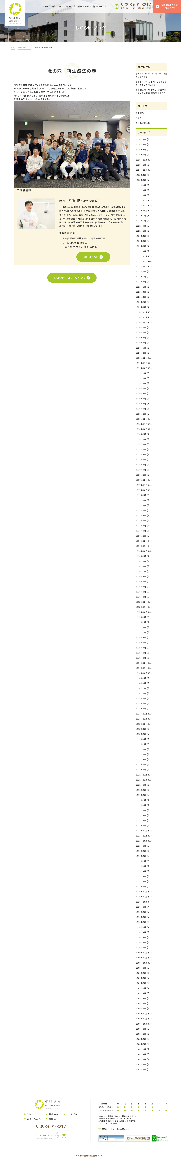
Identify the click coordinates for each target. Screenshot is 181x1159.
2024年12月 (141, 169)
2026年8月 (141, 139)
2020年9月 (141, 327)
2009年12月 (141, 952)
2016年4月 (141, 581)
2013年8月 (141, 734)
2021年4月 (141, 291)
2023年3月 (141, 185)
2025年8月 (141, 164)
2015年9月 (141, 617)
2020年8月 (141, 332)
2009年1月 (141, 1008)
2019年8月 (141, 378)
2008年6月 (141, 1044)
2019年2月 (141, 408)
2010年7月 (141, 917)
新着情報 (140, 112)
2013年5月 (141, 749)
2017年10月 (141, 490)
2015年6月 (141, 632)
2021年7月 (141, 281)
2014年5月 (141, 693)
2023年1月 (141, 195)
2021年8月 (141, 276)
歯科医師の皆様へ (144, 122)
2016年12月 (141, 541)
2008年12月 (141, 1013)
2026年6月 (141, 149)
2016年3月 (141, 586)
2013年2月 (141, 764)
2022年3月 (141, 246)
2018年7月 (141, 444)
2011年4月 (141, 871)
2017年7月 (141, 505)
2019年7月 (141, 383)
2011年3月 (141, 876)
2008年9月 (141, 1028)
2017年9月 (141, 495)
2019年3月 (141, 403)
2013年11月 (141, 718)
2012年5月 (141, 805)
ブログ (138, 117)
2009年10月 (141, 962)
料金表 (52, 1118)
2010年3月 (141, 937)
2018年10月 (141, 429)
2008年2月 (141, 1064)
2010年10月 (141, 901)
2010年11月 (141, 896)
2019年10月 (141, 368)
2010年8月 (141, 912)
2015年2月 (141, 652)
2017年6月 (141, 510)
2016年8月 (141, 561)
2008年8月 (141, 1033)
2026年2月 (141, 154)
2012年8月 (141, 790)
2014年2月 (141, 703)
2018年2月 (141, 469)
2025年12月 (141, 159)
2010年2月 (141, 942)
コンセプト (71, 1114)
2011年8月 (141, 851)
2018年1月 (141, 474)
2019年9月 (141, 373)
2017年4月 (141, 520)
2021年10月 (141, 266)
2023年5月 (141, 175)
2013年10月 (141, 724)
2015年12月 (141, 602)
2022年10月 (141, 210)
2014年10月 (141, 673)
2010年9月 (141, 906)
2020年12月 (141, 312)
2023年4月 (141, 180)
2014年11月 (141, 668)
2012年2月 (141, 820)
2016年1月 (141, 596)
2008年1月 (141, 1069)
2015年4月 (141, 642)
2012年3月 (141, 815)
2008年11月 (141, 1018)
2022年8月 (141, 220)
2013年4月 (141, 754)
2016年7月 (141, 566)
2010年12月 (141, 891)
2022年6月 (141, 230)
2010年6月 (141, 922)
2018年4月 (141, 459)
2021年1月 (141, 307)
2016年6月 (141, 571)
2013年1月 (141, 769)
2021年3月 (141, 297)
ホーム (45, 6)
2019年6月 (141, 388)
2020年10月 (141, 322)
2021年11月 (141, 261)
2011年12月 (141, 830)
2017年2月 (141, 530)
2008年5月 (141, 1049)
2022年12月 (141, 200)
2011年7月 (141, 856)
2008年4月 (141, 1054)
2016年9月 (141, 556)
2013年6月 (141, 744)
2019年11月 (141, 363)
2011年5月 (141, 866)
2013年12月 (141, 713)
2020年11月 (141, 317)
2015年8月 (141, 622)
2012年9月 (141, 784)
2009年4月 (141, 993)
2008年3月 (141, 1059)
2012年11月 (141, 779)
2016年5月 (141, 576)
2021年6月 (141, 286)
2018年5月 (141, 454)
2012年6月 (141, 800)
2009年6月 (141, 983)
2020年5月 (141, 347)
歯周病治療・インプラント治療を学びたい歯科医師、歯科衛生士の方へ (151, 93)
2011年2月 (141, 881)
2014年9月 (141, 678)
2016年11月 (141, 546)
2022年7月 (141, 225)
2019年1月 (141, 413)
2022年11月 (141, 205)
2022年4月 (141, 241)
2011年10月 (141, 840)
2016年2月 (141, 591)
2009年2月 (141, 1003)
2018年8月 (141, 439)
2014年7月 (141, 683)
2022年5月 (141, 236)
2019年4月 (141, 398)
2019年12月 (141, 358)
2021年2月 (141, 302)
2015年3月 (141, 647)
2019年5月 (141, 393)
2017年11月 (141, 485)
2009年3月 (141, 998)
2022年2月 (141, 251)
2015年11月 (141, 607)
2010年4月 (141, 932)
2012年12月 (141, 774)
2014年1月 (141, 708)
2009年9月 (141, 967)
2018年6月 (141, 449)
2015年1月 (141, 657)
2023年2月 (141, 190)
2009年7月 (141, 978)
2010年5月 (141, 927)
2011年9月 (141, 845)
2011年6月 (141, 861)
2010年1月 (141, 947)
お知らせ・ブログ (24, 47)
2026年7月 (141, 144)
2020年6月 (141, 342)
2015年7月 (141, 627)
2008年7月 (141, 1039)
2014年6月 (141, 688)
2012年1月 (141, 825)
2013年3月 (141, 759)
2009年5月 (141, 988)
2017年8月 (141, 500)
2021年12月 (141, 256)
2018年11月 (141, 424)
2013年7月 (141, 739)
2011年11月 (141, 835)
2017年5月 (141, 515)
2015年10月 (141, 612)
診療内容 (53, 1114)
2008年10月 (141, 1023)
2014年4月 (141, 698)
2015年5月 (141, 637)
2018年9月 (141, 434)
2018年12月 (141, 419)
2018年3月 (141, 464)
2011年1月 (141, 886)
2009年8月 (141, 973)
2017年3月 (141, 525)
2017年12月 (141, 480)
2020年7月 (141, 337)
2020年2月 (141, 352)
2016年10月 (141, 551)
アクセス (108, 6)
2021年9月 (141, 271)
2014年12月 (141, 663)
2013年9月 (141, 729)
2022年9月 (141, 215)
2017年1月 (141, 536)
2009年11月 (141, 957)
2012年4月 (141, 810)
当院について (34, 1114)
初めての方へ (34, 1118)
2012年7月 (141, 795)
